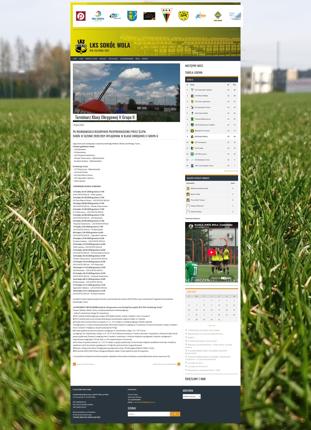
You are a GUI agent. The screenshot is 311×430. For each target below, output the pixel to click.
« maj (209, 325)
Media (138, 58)
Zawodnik (190, 183)
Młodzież (103, 58)
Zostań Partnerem (126, 58)
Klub (81, 58)
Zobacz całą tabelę (231, 171)
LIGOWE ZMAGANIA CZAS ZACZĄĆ (202, 341)
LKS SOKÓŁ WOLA (110, 45)
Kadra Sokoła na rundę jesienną (166, 364)
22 (204, 315)
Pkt (234, 85)
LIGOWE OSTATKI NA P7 (198, 367)
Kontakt (145, 58)
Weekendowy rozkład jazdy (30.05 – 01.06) (204, 370)
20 (189, 315)
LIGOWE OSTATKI (195, 363)
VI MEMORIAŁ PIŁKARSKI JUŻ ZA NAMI (204, 330)
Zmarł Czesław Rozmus (83, 364)
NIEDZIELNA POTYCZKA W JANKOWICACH (205, 334)
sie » (214, 325)
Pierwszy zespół (91, 58)
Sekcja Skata (113, 58)
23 (212, 315)
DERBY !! (191, 337)
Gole (233, 183)
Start (75, 58)
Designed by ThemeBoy (232, 425)
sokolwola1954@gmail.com (144, 402)
